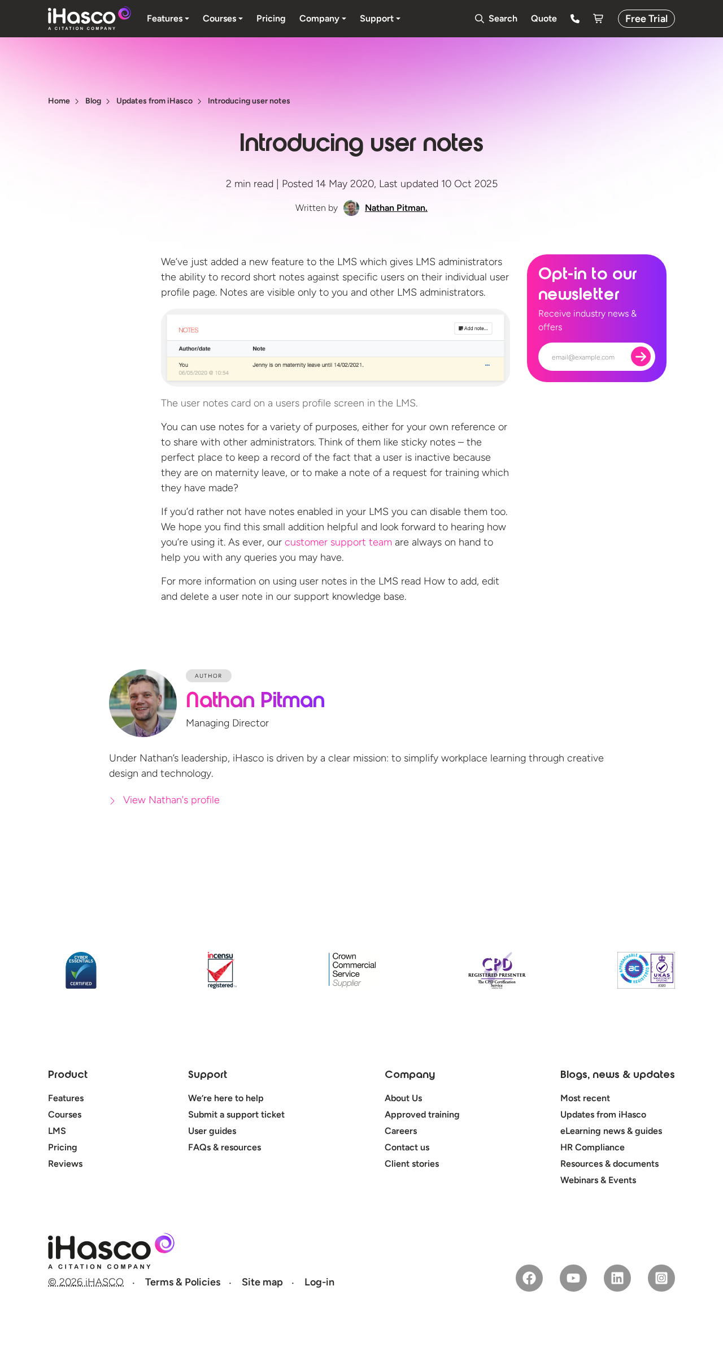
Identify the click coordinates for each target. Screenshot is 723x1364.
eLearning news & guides (611, 1130)
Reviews (65, 1163)
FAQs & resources (224, 1147)
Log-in (319, 1282)
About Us (403, 1098)
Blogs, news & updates (617, 1075)
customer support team (338, 542)
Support (207, 1075)
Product (68, 1075)
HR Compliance (592, 1147)
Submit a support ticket (236, 1114)
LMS (57, 1130)
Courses (64, 1114)
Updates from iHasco (603, 1114)
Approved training (422, 1114)
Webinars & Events (598, 1180)
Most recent (585, 1098)
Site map (262, 1282)
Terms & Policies (182, 1282)
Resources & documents (609, 1163)
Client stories (412, 1163)
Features (66, 1098)
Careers (401, 1130)
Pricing (62, 1147)
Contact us (407, 1147)
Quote (544, 18)
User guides (212, 1130)
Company (410, 1075)
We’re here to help (226, 1098)
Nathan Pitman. (396, 207)
